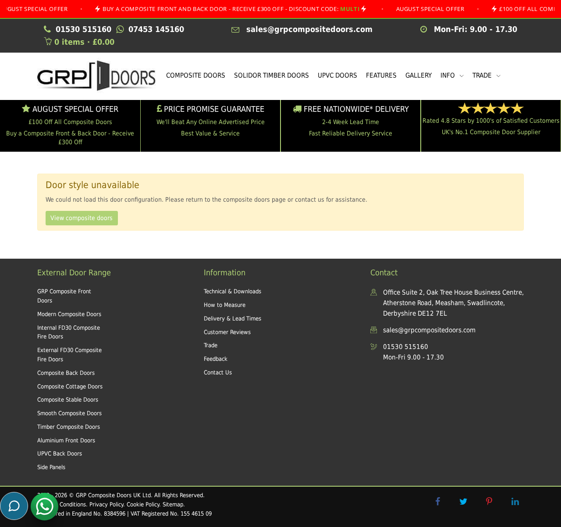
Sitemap (173, 504)
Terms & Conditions (61, 504)
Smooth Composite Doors (69, 413)
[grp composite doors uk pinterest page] (489, 501)
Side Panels (51, 467)
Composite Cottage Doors (70, 386)
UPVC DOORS (337, 75)
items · (84, 41)
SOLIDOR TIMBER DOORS (271, 75)
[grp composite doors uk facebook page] (437, 501)
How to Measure (224, 305)
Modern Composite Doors (69, 314)
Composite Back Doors (66, 373)
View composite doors (81, 217)
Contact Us (218, 372)
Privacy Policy (106, 504)
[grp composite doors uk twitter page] (463, 501)
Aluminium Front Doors (66, 440)
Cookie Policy (143, 504)
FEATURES (381, 75)
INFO (448, 75)
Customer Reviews (227, 332)
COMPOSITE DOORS (195, 75)
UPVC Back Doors (59, 453)
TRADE (483, 75)
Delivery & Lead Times (232, 318)
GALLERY (418, 75)
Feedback (215, 359)
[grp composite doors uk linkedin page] (515, 501)
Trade (210, 345)
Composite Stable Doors (67, 399)
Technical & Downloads (232, 291)
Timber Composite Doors (68, 427)
